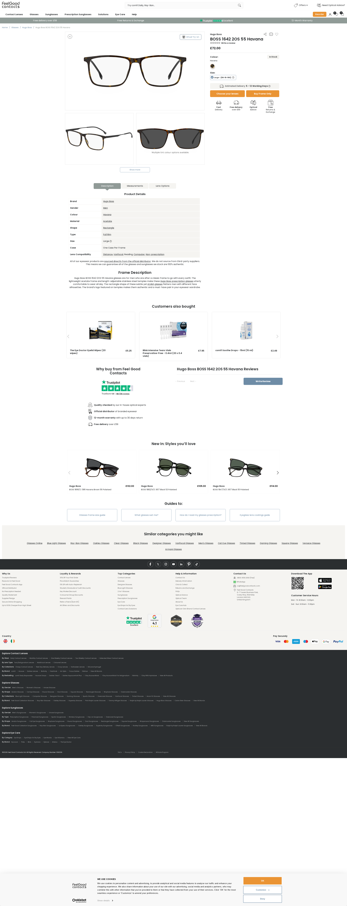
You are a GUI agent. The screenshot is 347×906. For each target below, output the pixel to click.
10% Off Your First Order (69, 578)
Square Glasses (290, 543)
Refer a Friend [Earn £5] (69, 602)
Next (192, 381)
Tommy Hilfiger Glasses (118, 700)
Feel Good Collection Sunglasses (24, 726)
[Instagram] (166, 564)
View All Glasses (169, 696)
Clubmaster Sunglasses (171, 721)
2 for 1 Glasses (123, 591)
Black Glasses (140, 543)
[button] (68, 473)
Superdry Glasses (75, 700)
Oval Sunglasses (91, 721)
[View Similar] (271, 34)
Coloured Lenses (60, 662)
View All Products (166, 675)
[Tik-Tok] (197, 564)
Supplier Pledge (8, 598)
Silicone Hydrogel (94, 667)
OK (262, 881)
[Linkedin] (181, 564)
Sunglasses (51, 14)
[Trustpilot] (134, 625)
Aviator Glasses (18, 692)
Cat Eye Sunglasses (37, 721)
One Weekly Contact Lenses (61, 658)
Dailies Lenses (32, 671)
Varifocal (118, 254)
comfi (13, 671)
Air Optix (63, 671)
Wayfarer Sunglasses (56, 721)
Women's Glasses (34, 687)
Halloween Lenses (78, 667)
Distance (108, 254)
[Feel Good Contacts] (11, 5)
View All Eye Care (74, 738)
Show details (103, 900)
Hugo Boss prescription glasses (176, 281)
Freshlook (53, 671)
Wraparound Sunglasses (149, 721)
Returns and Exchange (185, 588)
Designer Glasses (161, 543)
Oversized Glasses (105, 696)
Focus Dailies (74, 671)
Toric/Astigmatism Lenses (24, 662)
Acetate (107, 221)
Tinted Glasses (247, 543)
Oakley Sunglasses (85, 726)
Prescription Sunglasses (78, 14)
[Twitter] (158, 564)
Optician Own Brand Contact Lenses (190, 609)
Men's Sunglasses (19, 713)
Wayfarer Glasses (111, 692)
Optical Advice (182, 595)
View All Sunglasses (191, 721)
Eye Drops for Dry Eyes (126, 605)
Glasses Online (34, 543)
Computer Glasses (40, 696)
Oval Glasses (62, 692)
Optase (46, 742)
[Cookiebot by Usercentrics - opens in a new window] (79, 901)
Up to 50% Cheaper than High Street (16, 605)
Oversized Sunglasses (114, 717)
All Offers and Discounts (70, 605)
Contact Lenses (14, 14)
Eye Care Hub (181, 605)
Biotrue (85, 671)
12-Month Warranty (302, 20)
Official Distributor (9, 588)
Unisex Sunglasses (56, 713)
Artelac (54, 742)
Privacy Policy (130, 752)
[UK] (5, 641)
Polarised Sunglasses (40, 717)
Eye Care (120, 14)
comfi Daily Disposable (23, 675)
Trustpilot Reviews (9, 578)
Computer (139, 254)
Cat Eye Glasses (226, 543)
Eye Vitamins (60, 738)
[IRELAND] (13, 641)
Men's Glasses (205, 543)
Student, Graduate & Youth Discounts (75, 588)
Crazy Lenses (63, 667)
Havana (107, 214)
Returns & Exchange (270, 109)
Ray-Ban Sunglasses (48, 726)
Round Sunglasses (75, 721)
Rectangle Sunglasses (110, 721)
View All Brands (96, 671)
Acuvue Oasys (40, 675)
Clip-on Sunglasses (95, 717)
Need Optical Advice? (333, 5)
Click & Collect (181, 584)
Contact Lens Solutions (127, 609)
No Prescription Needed (11, 591)
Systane (37, 742)
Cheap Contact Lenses (24, 667)
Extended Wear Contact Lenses (112, 658)
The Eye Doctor (65, 742)
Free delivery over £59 (45, 20)
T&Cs (120, 752)
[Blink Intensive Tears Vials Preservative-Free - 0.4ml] (173, 314)
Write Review (263, 381)
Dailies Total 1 (54, 675)
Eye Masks (48, 738)
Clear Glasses (121, 543)
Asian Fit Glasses (153, 696)
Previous (181, 381)
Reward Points (66, 598)
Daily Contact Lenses (18, 658)
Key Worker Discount (68, 591)
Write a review (228, 43)
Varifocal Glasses (184, 543)
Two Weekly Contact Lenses (86, 658)
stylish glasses (155, 284)
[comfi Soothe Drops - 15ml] (246, 314)
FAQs (178, 591)
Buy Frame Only (262, 93)
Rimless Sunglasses (77, 717)
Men (105, 208)
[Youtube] (174, 564)
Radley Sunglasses (140, 726)
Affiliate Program (162, 752)
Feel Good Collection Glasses (22, 700)
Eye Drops (17, 738)
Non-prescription (155, 254)
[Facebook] (150, 564)
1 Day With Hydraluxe (149, 675)
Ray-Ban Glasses (79, 543)
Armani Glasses (173, 549)
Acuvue (21, 671)
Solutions (103, 14)
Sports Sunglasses (58, 717)
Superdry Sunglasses (104, 726)
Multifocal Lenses (44, 662)
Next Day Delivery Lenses (45, 667)
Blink (29, 742)
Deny (262, 899)
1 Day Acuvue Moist (92, 675)
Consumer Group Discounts (71, 595)
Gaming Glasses (268, 543)
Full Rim (107, 234)
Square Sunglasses (129, 721)
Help (134, 14)
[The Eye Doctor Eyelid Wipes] (101, 314)
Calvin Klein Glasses (182, 700)
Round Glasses (48, 692)
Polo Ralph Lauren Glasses (95, 700)
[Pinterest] (189, 564)
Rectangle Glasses (93, 692)
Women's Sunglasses (37, 713)
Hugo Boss (108, 201)
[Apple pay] (325, 580)
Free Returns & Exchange (130, 20)
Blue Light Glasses (56, 543)
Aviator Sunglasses (19, 721)
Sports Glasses (89, 696)
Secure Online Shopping (12, 602)
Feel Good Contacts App (12, 584)
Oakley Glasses (101, 543)
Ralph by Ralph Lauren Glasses (142, 700)
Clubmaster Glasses (129, 692)
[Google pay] (325, 587)
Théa (23, 742)
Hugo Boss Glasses (164, 700)
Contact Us (180, 578)
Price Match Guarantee (69, 581)
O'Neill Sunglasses (122, 726)
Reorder (319, 14)
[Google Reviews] (154, 626)
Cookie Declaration (145, 752)
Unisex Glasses (49, 687)
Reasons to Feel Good (11, 581)
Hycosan (14, 742)
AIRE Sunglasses (157, 726)
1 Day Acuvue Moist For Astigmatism (115, 675)
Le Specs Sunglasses (67, 726)
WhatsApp (241, 582)
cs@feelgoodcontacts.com (248, 586)
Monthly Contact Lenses (39, 658)
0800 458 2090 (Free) (246, 578)
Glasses (34, 14)
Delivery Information (184, 581)
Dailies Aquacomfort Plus (72, 675)
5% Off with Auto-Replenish (71, 584)
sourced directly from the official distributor (127, 261)
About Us (179, 602)
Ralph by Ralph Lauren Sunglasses (179, 726)
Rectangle (108, 227)
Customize (261, 890)
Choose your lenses (227, 93)
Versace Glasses (311, 543)
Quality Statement (9, 595)
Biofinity (44, 671)
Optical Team (181, 598)
